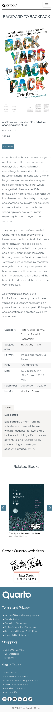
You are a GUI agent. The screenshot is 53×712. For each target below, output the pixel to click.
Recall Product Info (14, 689)
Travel (38, 345)
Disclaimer (9, 658)
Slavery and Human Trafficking (20, 631)
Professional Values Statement (20, 627)
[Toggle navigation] (47, 5)
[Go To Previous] (2, 509)
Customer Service (14, 650)
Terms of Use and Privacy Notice (21, 615)
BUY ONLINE (8, 147)
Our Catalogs (11, 654)
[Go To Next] (48, 509)
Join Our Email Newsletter (18, 685)
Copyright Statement (15, 623)
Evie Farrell (11, 415)
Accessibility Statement (16, 635)
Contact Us (10, 673)
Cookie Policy (11, 619)
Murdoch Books (30, 391)
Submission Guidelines (16, 677)
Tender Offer (11, 692)
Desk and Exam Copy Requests (21, 681)
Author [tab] (8, 408)
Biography (27, 345)
